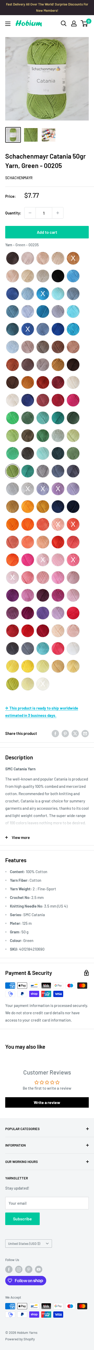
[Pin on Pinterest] (65, 733)
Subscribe (22, 1218)
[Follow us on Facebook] (9, 1269)
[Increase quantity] (57, 212)
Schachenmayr (19, 178)
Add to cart (47, 232)
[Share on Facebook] (55, 733)
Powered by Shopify (20, 1339)
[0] (84, 23)
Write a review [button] (47, 1102)
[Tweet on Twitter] (75, 733)
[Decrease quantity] (30, 212)
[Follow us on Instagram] (18, 1269)
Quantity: (13, 213)
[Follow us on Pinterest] (28, 1269)
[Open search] (64, 23)
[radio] (12, 258)
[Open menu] (7, 24)
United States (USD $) (24, 1243)
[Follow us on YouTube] (38, 1269)
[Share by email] (85, 733)
